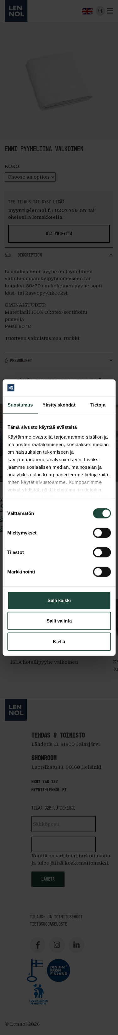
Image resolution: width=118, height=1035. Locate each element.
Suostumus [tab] (20, 404)
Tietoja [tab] (97, 404)
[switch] (102, 533)
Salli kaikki (59, 600)
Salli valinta (59, 620)
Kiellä (59, 641)
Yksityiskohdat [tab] (58, 404)
